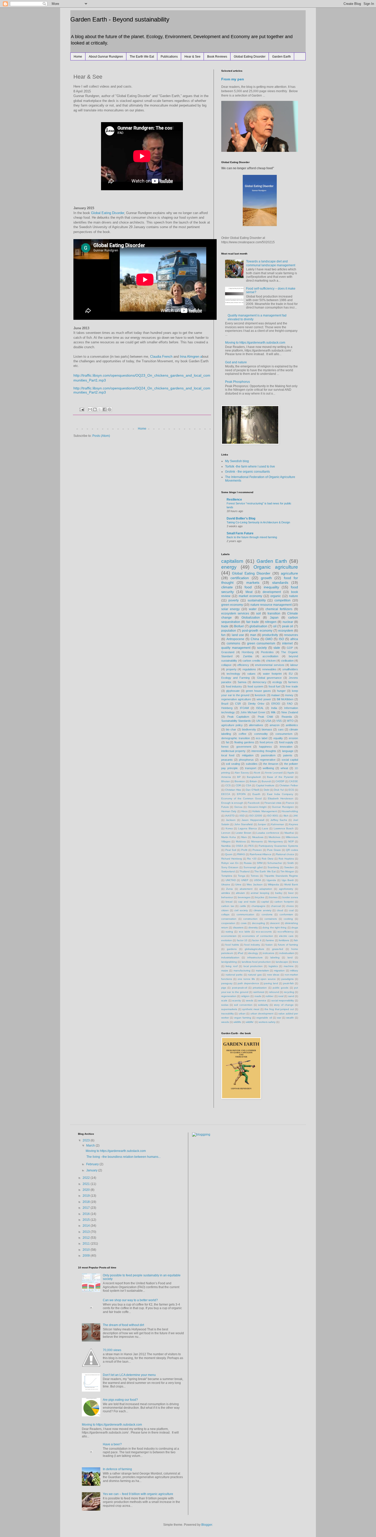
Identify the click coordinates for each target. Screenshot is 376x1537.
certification (239, 578)
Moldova (241, 841)
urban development (261, 1013)
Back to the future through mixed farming (252, 537)
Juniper (262, 824)
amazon (275, 725)
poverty (233, 600)
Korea (229, 828)
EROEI (275, 703)
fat (227, 742)
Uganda (271, 880)
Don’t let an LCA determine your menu (129, 1375)
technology (233, 673)
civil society (241, 910)
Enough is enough (232, 802)
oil (275, 626)
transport (250, 768)
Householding (290, 811)
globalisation (258, 626)
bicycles (259, 897)
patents (287, 755)
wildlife (237, 1022)
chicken (271, 660)
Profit (244, 850)
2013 (87, 1232)
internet (287, 643)
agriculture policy (232, 725)
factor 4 (256, 940)
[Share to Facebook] (104, 409)
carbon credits (251, 660)
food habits (232, 944)
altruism (240, 893)
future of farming (288, 944)
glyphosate (233, 690)
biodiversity (249, 729)
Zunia (229, 888)
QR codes (292, 850)
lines (295, 961)
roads (258, 996)
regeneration (228, 996)
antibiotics (292, 725)
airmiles (225, 893)
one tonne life (246, 979)
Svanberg (273, 867)
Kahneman (277, 824)
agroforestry (286, 888)
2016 (87, 1214)
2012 (87, 1237)
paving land (271, 983)
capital (265, 901)
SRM (259, 863)
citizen (225, 910)
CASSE (293, 781)
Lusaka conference (267, 832)
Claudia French (161, 356)
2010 (87, 1250)
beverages (244, 897)
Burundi (266, 781)
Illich (286, 815)
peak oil (287, 626)
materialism (262, 970)
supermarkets (229, 1009)
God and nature (236, 362)
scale (224, 1000)
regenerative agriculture (236, 699)
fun (223, 635)
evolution (226, 940)
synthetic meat (251, 1009)
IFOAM (244, 707)
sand (291, 996)
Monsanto (257, 841)
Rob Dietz (267, 858)
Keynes (293, 824)
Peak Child (265, 716)
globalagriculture (254, 949)
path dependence (248, 983)
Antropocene (235, 639)
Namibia (226, 845)
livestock (260, 695)
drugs (294, 927)
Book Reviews (217, 56)
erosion (293, 738)
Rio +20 (252, 858)
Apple (290, 772)
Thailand (244, 871)
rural (280, 996)
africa (294, 639)
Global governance (269, 677)
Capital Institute (265, 785)
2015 (87, 1220)
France (290, 802)
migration (279, 970)
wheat (284, 768)
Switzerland (228, 871)
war (279, 1017)
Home (78, 56)
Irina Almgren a (191, 356)
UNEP (244, 880)
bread (229, 901)
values (251, 673)
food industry (234, 686)
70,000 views (112, 1350)
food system (255, 686)
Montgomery (275, 841)
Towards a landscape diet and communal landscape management (270, 263)
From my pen (232, 79)
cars (281, 729)
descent (275, 923)
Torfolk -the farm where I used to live (250, 466)
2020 (87, 1190)
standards (280, 582)
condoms (267, 914)
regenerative (267, 759)
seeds (249, 1000)
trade (224, 626)
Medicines (274, 837)
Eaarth (256, 794)
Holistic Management (264, 811)
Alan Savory (242, 772)
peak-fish (288, 983)
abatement (246, 888)
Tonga (241, 875)
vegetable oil (264, 1017)
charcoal (276, 906)
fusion (269, 944)
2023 (87, 1140)
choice (290, 906)
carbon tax (227, 906)
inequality (271, 587)
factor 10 (242, 940)
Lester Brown (243, 832)
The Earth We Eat (142, 56)
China (255, 639)
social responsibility (282, 1000)
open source (268, 979)
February (92, 1164)
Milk (273, 712)
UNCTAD (231, 880)
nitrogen (271, 622)
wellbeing (268, 768)
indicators (268, 953)
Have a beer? (112, 1444)
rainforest (258, 992)
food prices (267, 742)
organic (275, 596)
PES (251, 845)
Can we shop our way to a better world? (130, 1300)
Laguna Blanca (247, 828)
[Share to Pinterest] (109, 409)
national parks (234, 974)
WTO (290, 720)
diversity (253, 927)
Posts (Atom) (101, 436)
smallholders (290, 669)
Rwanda (287, 716)
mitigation (247, 755)
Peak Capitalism (238, 716)
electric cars (286, 936)
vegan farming (242, 1017)
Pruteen (257, 850)
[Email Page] (81, 409)
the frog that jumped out (279, 1009)
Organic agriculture (275, 567)
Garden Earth (281, 56)
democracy (259, 682)
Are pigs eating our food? (120, 1400)
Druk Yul (279, 789)
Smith (290, 863)
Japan (274, 617)
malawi (275, 695)
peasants (227, 759)
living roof (231, 966)
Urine (238, 884)
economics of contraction (257, 936)
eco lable (244, 931)
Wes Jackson (254, 884)
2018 (87, 1202)
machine (289, 966)
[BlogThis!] (94, 409)
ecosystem (285, 630)
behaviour (227, 897)
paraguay (227, 983)
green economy (232, 605)
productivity (270, 635)
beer (291, 893)
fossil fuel (274, 686)
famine (270, 940)
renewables (269, 669)
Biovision (240, 781)
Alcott (256, 772)
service (262, 1000)
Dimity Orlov (256, 703)
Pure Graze (274, 850)
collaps (225, 914)
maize (224, 970)
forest (224, 746)
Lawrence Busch (284, 828)
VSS (279, 720)
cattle (243, 906)
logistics (273, 966)
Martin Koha (228, 837)
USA (268, 720)
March (91, 1145)
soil (258, 613)
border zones (290, 897)
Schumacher (274, 863)
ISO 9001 (273, 815)
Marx (244, 837)
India (274, 707)
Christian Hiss (233, 789)
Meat (249, 592)
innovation (286, 746)
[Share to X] (99, 409)
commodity (261, 733)
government (243, 746)
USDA (257, 880)
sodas (224, 1004)
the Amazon (270, 763)
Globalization (250, 617)
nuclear (288, 622)
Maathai (289, 832)
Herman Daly (228, 811)
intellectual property (233, 750)
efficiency (243, 664)
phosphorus (246, 759)
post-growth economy (257, 630)
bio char (231, 729)
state (276, 648)
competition (282, 600)
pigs (223, 987)
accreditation (270, 656)
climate (227, 587)
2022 (87, 1178)
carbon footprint (284, 901)
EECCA (225, 794)
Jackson (231, 820)
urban (242, 1013)
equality (278, 738)
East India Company (280, 794)
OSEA (239, 845)
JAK (295, 815)
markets (252, 582)
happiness (265, 746)
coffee (242, 733)
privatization (260, 987)
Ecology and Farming (235, 677)
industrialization (230, 957)
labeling (275, 957)
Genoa (238, 806)
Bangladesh (254, 777)
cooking (288, 918)
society (262, 648)
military (294, 970)
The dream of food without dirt (123, 1325)
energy (229, 567)
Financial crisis (272, 802)
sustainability (257, 600)
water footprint (272, 673)
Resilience (234, 499)
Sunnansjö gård (253, 867)
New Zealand (289, 712)
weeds (225, 1022)
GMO (268, 639)
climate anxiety (262, 910)
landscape (282, 961)
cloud (280, 910)
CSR (238, 703)
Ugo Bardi (288, 880)
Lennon (225, 832)
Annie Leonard (274, 772)
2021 (87, 1184)
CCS (228, 785)
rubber (269, 996)
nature (293, 596)
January (92, 1170)
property (231, 669)
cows (244, 923)
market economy (250, 596)
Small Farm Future (240, 533)
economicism (228, 936)
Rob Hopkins (286, 858)
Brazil (224, 703)
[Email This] (90, 409)
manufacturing (242, 970)
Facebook (254, 802)
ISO (281, 639)
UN (258, 720)
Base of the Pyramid (280, 777)
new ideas (273, 974)
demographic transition (235, 738)
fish (296, 940)
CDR (238, 785)
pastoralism (268, 755)
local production (253, 966)
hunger (281, 690)
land (290, 957)
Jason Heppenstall (252, 820)
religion (245, 996)
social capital (290, 759)
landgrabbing (229, 961)
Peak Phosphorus (237, 382)
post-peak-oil (239, 987)
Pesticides (267, 652)
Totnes (255, 875)
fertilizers (284, 940)
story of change (283, 1004)
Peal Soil (230, 850)
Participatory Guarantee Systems (278, 845)
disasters (238, 927)
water (253, 609)
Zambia (247, 656)
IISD (242, 815)
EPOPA (241, 794)
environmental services (269, 664)
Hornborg (247, 652)
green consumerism (261, 643)
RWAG (241, 854)
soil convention (243, 1004)
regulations (249, 669)
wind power (264, 699)
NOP (291, 841)
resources (291, 635)
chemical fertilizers (279, 609)
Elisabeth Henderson (280, 798)
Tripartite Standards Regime (281, 875)
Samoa (242, 682)
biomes (273, 897)
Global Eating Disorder (250, 56)
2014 (87, 1225)
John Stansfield (243, 824)
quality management (235, 648)
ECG (291, 789)
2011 (87, 1243)
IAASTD (230, 815)
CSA (248, 785)
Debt (266, 789)
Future (225, 806)
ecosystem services (235, 613)
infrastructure (255, 957)
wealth (290, 1017)
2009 (87, 1255)
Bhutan (225, 781)
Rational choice (285, 854)
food (248, 587)
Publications (169, 56)
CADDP (279, 781)
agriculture (289, 573)
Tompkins (226, 875)
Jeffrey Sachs (278, 820)
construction (250, 918)
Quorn (229, 854)
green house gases (258, 690)
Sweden (289, 867)
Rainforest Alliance (260, 854)
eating (229, 931)
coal (291, 910)
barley (278, 893)
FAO (290, 703)
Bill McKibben (285, 699)
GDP (290, 647)
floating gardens (244, 742)
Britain (253, 781)
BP (239, 777)
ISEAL (260, 707)
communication (245, 914)
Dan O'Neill (252, 789)
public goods (280, 987)
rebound (274, 992)
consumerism (283, 733)
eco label (261, 738)
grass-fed (277, 949)
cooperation (228, 923)
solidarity (263, 1004)
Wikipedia (273, 884)
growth (266, 578)
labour (294, 664)
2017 (87, 1208)
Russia (248, 863)
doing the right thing (274, 927)
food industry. (252, 944)
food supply (286, 742)
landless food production (256, 961)
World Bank (291, 884)
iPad (240, 953)
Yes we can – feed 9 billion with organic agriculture (138, 1494)
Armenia (226, 777)
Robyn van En (230, 863)
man (253, 635)
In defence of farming (117, 1469)
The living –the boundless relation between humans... (123, 1157)
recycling (289, 992)
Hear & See (192, 56)
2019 (87, 1195)
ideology (253, 953)
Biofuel (239, 626)
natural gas (255, 974)
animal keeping (260, 893)
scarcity (236, 1000)
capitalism (232, 561)
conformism (286, 914)
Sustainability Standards (236, 720)
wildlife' (250, 1022)
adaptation (265, 888)
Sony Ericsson (229, 867)
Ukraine (225, 884)
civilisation (287, 660)
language (287, 750)
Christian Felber (288, 785)
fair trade (252, 622)
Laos (265, 828)
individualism (286, 953)
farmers (293, 682)
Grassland (227, 652)
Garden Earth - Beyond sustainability (119, 19)
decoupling (258, 923)
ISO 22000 (255, 815)
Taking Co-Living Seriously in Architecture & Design (258, 522)
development (272, 592)
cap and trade (247, 901)
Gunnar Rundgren (283, 806)
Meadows (257, 837)
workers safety (267, 1022)
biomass (267, 729)
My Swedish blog (237, 461)
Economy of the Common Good (241, 798)
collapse (226, 664)
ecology (277, 682)
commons (233, 643)
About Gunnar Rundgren (106, 56)
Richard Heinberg (231, 858)
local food (227, 755)
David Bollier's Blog (241, 518)
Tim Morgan (287, 871)
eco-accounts (264, 931)
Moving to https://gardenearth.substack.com (255, 342)
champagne (258, 906)
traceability (227, 1013)
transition (274, 613)
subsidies (252, 763)
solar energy (230, 609)
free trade (292, 686)
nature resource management (271, 605)
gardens (232, 949)
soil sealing (233, 763)
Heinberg (227, 707)
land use (238, 635)
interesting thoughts (263, 750)
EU (291, 673)
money (289, 695)
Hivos (244, 811)
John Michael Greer (253, 712)
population (228, 630)
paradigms (287, 979)
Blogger (206, 1525)
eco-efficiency (286, 931)
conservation (228, 918)
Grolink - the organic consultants (247, 471)
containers (270, 918)
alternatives (256, 725)
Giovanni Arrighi (257, 806)
